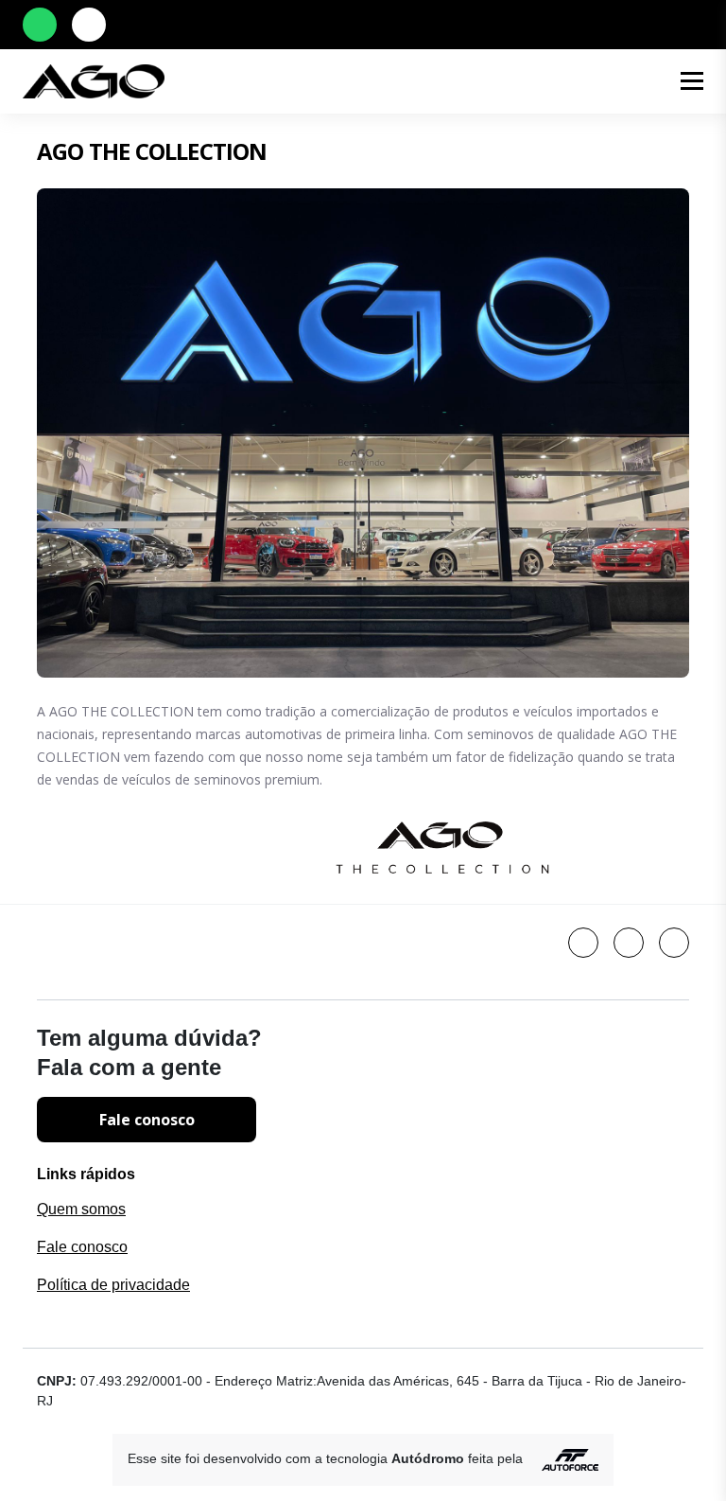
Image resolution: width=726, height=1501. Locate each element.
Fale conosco (147, 1119)
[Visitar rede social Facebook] (629, 942)
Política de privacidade (113, 1285)
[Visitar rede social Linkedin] (583, 942)
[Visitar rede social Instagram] (674, 942)
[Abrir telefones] (89, 25)
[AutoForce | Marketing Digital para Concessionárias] (562, 1458)
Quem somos (81, 1209)
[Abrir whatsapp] (40, 25)
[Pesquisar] (642, 81)
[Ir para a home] (321, 81)
